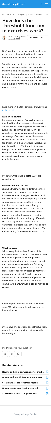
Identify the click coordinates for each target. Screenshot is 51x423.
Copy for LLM (36, 37)
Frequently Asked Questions (30, 14)
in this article (8, 110)
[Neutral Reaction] (12, 354)
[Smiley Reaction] (19, 354)
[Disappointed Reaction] (5, 354)
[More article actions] (46, 37)
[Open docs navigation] (46, 4)
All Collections (8, 14)
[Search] (41, 4)
